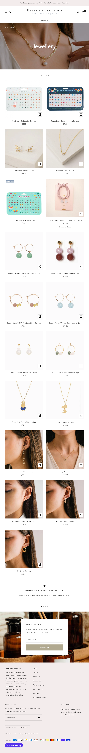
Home (6, 27)
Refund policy (38, 689)
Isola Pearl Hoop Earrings (65, 521)
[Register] (39, 717)
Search (35, 673)
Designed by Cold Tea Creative (28, 734)
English (23, 727)
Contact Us (37, 681)
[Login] (78, 12)
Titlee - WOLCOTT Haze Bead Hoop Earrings (65, 323)
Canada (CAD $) (11, 727)
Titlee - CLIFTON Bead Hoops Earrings (65, 373)
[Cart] (83, 12)
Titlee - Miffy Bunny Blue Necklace (24, 422)
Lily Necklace (65, 472)
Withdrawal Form (39, 698)
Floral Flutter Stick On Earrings (24, 220)
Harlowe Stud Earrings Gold (24, 171)
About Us (36, 677)
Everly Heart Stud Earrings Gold (23, 521)
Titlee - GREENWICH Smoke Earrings (23, 373)
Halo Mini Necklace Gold (65, 171)
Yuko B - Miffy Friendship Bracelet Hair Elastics (65, 220)
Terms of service (38, 685)
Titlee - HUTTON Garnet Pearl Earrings (65, 273)
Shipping (36, 693)
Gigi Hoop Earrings (24, 571)
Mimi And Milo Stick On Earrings (24, 121)
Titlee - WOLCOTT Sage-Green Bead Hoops (24, 273)
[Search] (11, 12)
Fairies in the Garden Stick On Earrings (65, 121)
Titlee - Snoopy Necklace (65, 422)
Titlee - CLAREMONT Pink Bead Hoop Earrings (24, 323)
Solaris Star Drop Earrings (23, 472)
